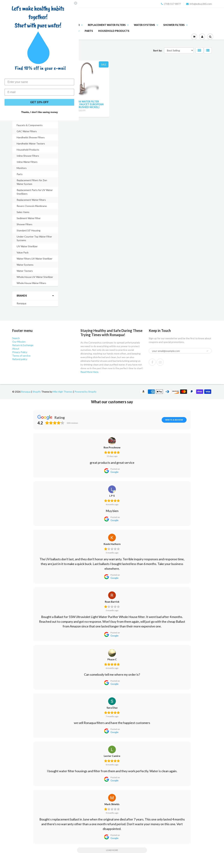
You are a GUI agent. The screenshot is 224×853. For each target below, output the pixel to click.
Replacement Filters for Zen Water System (32, 182)
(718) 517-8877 (172, 3)
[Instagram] (160, 362)
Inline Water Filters (27, 161)
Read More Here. (89, 371)
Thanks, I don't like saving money (39, 112)
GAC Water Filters (27, 131)
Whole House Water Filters (31, 283)
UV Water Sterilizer (27, 246)
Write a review (174, 419)
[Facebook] (152, 362)
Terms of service (21, 355)
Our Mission (19, 341)
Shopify (37, 391)
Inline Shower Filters (28, 155)
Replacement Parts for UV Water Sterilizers (35, 192)
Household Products (113, 30)
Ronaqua (21, 303)
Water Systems (144, 24)
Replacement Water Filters (107, 24)
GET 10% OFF (39, 102)
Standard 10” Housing (28, 230)
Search (16, 338)
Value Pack (23, 252)
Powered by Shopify (85, 391)
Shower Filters (174, 24)
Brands (22, 295)
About (15, 348)
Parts (89, 30)
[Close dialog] (75, 3)
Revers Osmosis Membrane (32, 205)
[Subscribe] (207, 351)
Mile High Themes (63, 391)
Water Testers (25, 270)
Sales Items (23, 212)
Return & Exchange (22, 345)
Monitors (22, 167)
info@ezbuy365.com (201, 3)
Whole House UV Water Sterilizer (35, 276)
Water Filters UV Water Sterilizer (34, 258)
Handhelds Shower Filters (31, 137)
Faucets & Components (30, 125)
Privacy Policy (19, 352)
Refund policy (19, 359)
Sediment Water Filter (29, 218)
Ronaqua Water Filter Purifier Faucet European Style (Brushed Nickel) (86, 104)
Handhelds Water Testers (31, 143)
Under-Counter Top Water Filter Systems (34, 238)
